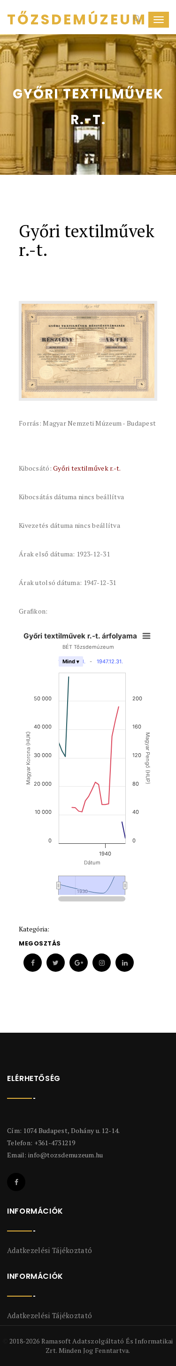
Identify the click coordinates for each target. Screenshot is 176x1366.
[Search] (136, 19)
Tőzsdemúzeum (42, 19)
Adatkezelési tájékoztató (49, 1250)
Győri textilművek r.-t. (87, 468)
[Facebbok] (16, 1182)
